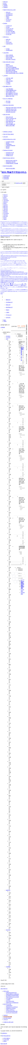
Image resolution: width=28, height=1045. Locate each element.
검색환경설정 (9, 50)
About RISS (6, 52)
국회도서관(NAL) (10, 1009)
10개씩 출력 (20, 578)
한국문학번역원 (10, 437)
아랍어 (5, 219)
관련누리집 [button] (6, 991)
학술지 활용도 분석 (10, 91)
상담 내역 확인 (9, 81)
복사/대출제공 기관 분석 (12, 93)
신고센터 (8, 83)
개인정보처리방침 (7, 1016)
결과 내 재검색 (5, 187)
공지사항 (5, 136)
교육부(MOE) (9, 1005)
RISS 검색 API (9, 117)
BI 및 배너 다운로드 (10, 59)
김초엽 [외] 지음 (10, 779)
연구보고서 (8, 19)
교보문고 (22, 396)
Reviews (8, 146)
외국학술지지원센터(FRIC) (12, 995)
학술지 (7, 16)
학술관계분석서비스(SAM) (12, 997)
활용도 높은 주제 (10, 96)
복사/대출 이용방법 (10, 70)
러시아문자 (6, 213)
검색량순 (8, 336)
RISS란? (8, 64)
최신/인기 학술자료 (8, 98)
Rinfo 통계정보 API (10, 121)
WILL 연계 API (9, 119)
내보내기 (19, 333)
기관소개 (5, 1019)
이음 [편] (10, 454)
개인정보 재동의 (7, 1018)
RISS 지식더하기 (10, 56)
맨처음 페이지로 (13, 573)
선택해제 (3, 327)
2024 (10, 901)
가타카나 (5, 196)
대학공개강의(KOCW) (11, 992)
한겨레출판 (22, 414)
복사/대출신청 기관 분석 (12, 94)
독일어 (5, 203)
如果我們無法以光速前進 (22, 548)
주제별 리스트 (9, 155)
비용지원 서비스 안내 (11, 109)
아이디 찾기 (9, 42)
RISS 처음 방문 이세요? (8, 62)
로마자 (5, 217)
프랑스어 (5, 202)
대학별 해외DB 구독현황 (12, 163)
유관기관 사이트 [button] (7, 1004)
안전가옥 (10, 764)
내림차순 (20, 575)
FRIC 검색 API (9, 122)
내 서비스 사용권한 (10, 33)
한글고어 (5, 199)
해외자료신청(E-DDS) (8, 105)
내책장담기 (20, 335)
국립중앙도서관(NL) (11, 1008)
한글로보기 (20, 570)
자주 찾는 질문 (9, 78)
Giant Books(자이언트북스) (22, 458)
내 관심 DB (8, 34)
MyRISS (5, 4)
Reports (7, 147)
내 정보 (8, 48)
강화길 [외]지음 (10, 771)
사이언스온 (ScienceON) (11, 1012)
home (4, 320)
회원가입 (5, 1)
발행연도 (8, 890)
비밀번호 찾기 (9, 43)
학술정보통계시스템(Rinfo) (12, 994)
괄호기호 (5, 206)
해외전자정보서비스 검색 (9, 139)
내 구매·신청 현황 (10, 31)
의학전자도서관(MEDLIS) (12, 1002)
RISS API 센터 (6, 114)
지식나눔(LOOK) (10, 1001)
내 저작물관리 (9, 30)
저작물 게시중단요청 (8, 1022)
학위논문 (8, 12)
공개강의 (8, 21)
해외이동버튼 (4, 1043)
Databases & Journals (8, 150)
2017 (10, 928)
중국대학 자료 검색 (10, 112)
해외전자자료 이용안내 (8, 158)
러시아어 (10, 964)
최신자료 (8, 101)
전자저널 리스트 (10, 152)
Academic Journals (10, 141)
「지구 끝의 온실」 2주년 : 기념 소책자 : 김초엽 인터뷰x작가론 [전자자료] (22, 388)
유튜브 (5, 1041)
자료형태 (8, 966)
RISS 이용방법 (9, 55)
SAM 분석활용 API (10, 124)
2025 (10, 897)
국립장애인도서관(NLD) (12, 1007)
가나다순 (8, 337)
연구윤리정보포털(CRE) (12, 1011)
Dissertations (8, 144)
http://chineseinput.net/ (5, 235)
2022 (10, 909)
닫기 (2, 293)
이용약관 (5, 1015)
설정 (4, 46)
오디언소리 (22, 374)
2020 (10, 916)
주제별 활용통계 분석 (11, 90)
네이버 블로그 (6, 1038)
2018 (10, 924)
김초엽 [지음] (10, 809)
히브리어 (5, 204)
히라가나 (5, 194)
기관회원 (8, 999)
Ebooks (7, 143)
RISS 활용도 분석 (7, 86)
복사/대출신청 (23, 560)
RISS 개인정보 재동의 (8, 134)
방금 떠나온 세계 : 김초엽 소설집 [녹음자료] (22, 481)
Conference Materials (10, 145)
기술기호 (5, 209)
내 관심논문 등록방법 (11, 67)
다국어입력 (6, 178)
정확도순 (20, 573)
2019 (10, 920)
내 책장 (8, 27)
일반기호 (5, 216)
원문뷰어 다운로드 (7, 131)
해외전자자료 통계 (7, 166)
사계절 (21, 346)
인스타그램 (6, 1039)
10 (17, 536)
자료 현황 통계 (9, 89)
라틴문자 (5, 212)
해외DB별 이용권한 (10, 162)
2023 (10, 905)
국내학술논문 (9, 13)
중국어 (5, 197)
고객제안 (8, 82)
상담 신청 (8, 79)
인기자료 (8, 102)
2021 (10, 912)
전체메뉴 (5, 7)
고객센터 (5, 5)
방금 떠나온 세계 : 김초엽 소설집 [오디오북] (22, 500)
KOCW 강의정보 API (11, 118)
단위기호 (5, 214)
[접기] (26, 352)
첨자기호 (5, 210)
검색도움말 (6, 177)
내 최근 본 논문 (9, 28)
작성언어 (8, 929)
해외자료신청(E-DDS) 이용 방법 (13, 107)
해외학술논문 (9, 15)
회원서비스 (6, 37)
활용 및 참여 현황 (10, 125)
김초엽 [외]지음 (10, 635)
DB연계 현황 (9, 58)
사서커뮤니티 (9, 998)
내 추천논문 (9, 25)
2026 (10, 893)
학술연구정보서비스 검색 (9, 9)
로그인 (5, 3)
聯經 (21, 553)
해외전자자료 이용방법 (11, 71)
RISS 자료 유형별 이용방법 (12, 68)
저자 (7, 339)
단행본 (7, 18)
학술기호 (5, 207)
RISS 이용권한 (9, 65)
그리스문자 (6, 200)
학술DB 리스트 (9, 154)
